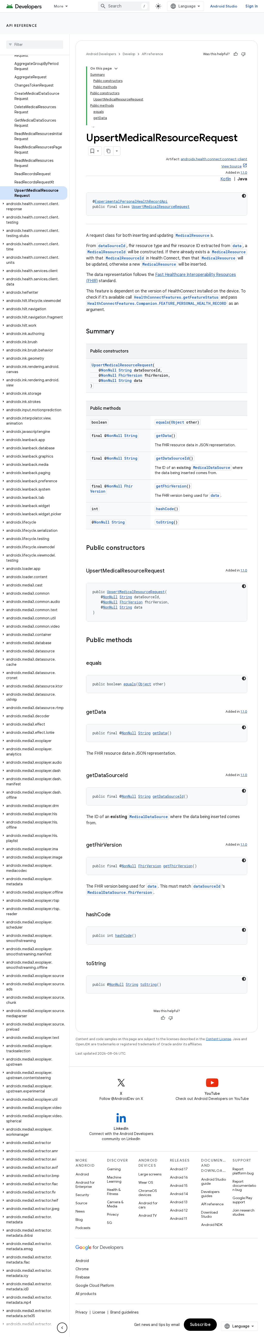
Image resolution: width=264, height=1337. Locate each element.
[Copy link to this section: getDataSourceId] (133, 776)
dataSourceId (111, 245)
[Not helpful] (243, 54)
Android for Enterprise (85, 1184)
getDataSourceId (172, 458)
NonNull (109, 370)
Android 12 (179, 1210)
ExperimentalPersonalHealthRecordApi (131, 201)
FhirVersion (130, 375)
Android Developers (101, 54)
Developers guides (210, 1193)
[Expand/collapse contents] (116, 68)
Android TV (147, 1215)
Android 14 (179, 1193)
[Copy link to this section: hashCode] (116, 915)
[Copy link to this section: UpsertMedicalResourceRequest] (169, 571)
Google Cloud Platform (95, 1285)
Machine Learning (114, 1179)
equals (162, 422)
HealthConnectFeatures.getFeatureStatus (176, 297)
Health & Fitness (114, 1191)
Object (177, 422)
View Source (231, 166)
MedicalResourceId (106, 251)
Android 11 (178, 1218)
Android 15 (179, 1185)
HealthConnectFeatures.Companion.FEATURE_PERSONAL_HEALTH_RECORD (156, 303)
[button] (33, 206)
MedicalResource (192, 235)
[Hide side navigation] (62, 1328)
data (237, 245)
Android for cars (148, 1205)
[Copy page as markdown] (108, 151)
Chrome (82, 1269)
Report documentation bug (244, 1185)
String (125, 370)
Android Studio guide (213, 1181)
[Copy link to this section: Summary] (119, 332)
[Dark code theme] (244, 196)
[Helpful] (236, 54)
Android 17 (179, 1169)
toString (165, 522)
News (80, 1211)
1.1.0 (244, 172)
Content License (218, 1039)
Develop (129, 54)
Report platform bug (243, 1171)
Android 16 (179, 1177)
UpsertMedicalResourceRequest (160, 206)
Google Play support (242, 1200)
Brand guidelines (124, 1312)
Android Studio (223, 6)
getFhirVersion (171, 486)
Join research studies (243, 1212)
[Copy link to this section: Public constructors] (150, 548)
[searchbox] (34, 44)
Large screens (149, 1174)
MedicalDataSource (211, 467)
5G (109, 1222)
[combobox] (124, 6)
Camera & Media (115, 1204)
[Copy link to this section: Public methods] (137, 640)
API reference (21, 25)
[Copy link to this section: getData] (111, 712)
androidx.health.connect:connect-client (214, 159)
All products (86, 1293)
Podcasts (83, 1227)
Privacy (113, 1214)
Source (81, 1203)
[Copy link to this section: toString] (111, 964)
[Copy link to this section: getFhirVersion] (127, 845)
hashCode (165, 508)
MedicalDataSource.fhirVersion (119, 892)
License (99, 1312)
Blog (79, 1219)
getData (163, 435)
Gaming (114, 1169)
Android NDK (211, 1224)
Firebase (83, 1277)
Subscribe (200, 1324)
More (58, 6)
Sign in (251, 6)
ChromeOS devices (147, 1192)
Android (82, 1174)
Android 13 (178, 1202)
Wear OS (145, 1182)
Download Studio (209, 1214)
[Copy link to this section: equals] (107, 663)
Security (82, 1194)
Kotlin (225, 179)
